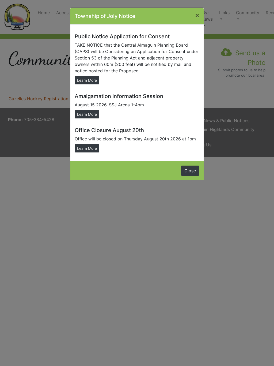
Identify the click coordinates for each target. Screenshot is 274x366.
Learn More (87, 80)
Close (190, 170)
